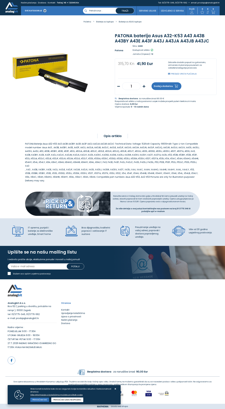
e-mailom (160, 211)
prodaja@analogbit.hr (208, 2)
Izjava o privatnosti (71, 316)
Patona (119, 50)
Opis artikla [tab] (113, 136)
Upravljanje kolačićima (73, 313)
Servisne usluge (147, 10)
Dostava (42, 2)
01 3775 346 (183, 208)
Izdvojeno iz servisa (172, 10)
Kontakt (51, 2)
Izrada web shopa (119, 406)
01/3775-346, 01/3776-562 (174, 2)
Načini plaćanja (28, 2)
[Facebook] (11, 360)
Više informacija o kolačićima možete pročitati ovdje (56, 394)
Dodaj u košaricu (163, 86)
